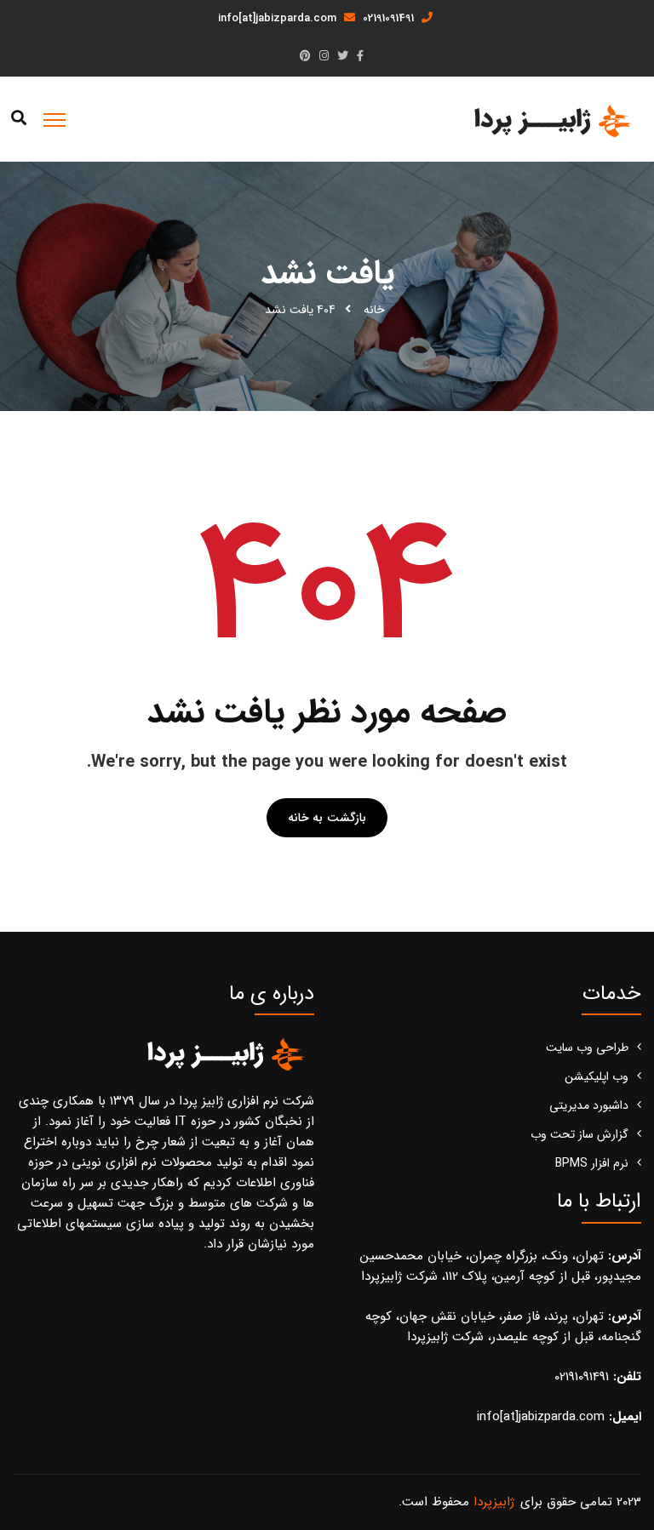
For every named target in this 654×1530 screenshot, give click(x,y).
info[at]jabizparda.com (279, 18)
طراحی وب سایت (587, 1047)
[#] (360, 57)
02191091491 (390, 18)
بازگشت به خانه (327, 817)
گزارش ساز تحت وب (579, 1134)
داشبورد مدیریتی (588, 1105)
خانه (374, 309)
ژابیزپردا (493, 1502)
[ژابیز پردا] (550, 120)
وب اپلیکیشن (596, 1076)
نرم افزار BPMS (591, 1163)
